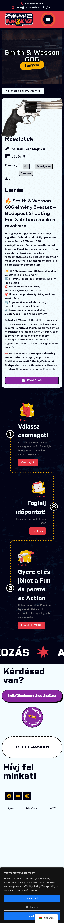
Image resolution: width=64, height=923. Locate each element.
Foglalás (38, 531)
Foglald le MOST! (31, 625)
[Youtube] (18, 796)
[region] (32, 895)
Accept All (32, 898)
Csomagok (27, 462)
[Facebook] (9, 796)
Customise (32, 907)
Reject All (32, 916)
